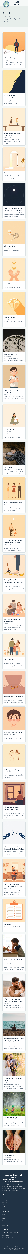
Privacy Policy (5, 1225)
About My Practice (6, 1200)
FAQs (3, 1214)
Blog (3, 1221)
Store (3, 1204)
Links (3, 1218)
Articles (4, 1216)
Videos (4, 1223)
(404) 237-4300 (9, 1238)
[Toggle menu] (24, 3)
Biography (4, 1202)
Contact (4, 1207)
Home (3, 1198)
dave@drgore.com (9, 1240)
